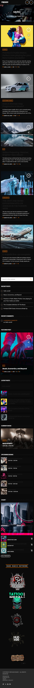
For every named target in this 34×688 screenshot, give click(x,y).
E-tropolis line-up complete (16, 254)
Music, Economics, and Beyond (12, 295)
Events (5, 49)
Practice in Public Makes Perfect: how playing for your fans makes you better (17, 55)
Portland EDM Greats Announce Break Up (15, 308)
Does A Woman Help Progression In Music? (13, 105)
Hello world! (6, 291)
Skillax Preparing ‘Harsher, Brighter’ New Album (16, 153)
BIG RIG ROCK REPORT (14, 466)
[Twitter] (3, 684)
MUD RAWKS (7, 443)
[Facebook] (10, 684)
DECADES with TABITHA (15, 474)
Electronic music (7, 100)
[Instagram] (8, 684)
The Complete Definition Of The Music (14, 304)
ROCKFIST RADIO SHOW (15, 459)
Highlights (6, 197)
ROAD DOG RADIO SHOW (15, 482)
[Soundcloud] (5, 684)
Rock (4, 440)
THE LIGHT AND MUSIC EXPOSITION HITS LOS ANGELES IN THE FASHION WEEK (15, 204)
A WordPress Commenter (10, 320)
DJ (3, 149)
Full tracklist (6, 556)
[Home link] (5, 2)
